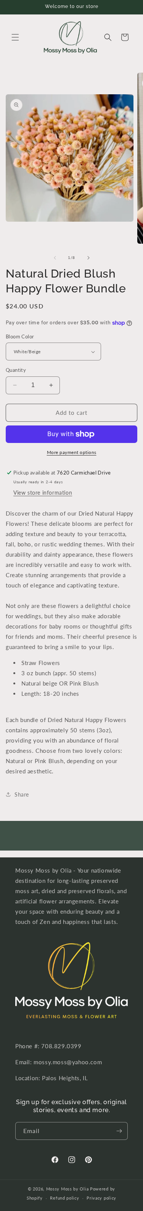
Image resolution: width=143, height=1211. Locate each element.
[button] (15, 37)
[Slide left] (55, 257)
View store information (42, 492)
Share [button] (21, 794)
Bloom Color (20, 336)
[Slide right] (88, 257)
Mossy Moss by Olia (67, 1188)
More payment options (71, 452)
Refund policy (64, 1197)
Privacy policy (101, 1197)
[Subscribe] (119, 1131)
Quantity (16, 370)
